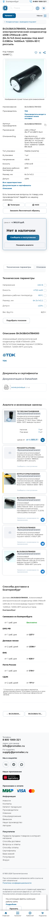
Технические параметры (19, 267)
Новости (7, 801)
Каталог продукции (12, 807)
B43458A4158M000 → (37, 714)
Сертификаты (9, 851)
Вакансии (7, 819)
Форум (6, 860)
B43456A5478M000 (28, 553)
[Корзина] (43, 8)
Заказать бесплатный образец (25, 211)
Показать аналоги (24, 245)
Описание (7, 188)
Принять (14, 909)
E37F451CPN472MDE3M (28, 475)
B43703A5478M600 (28, 529)
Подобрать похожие (16, 321)
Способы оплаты (11, 848)
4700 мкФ (38, 290)
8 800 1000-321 (12, 740)
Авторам (7, 826)
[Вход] (37, 8)
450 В (40, 285)
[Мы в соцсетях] (6, 764)
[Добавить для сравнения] (40, 52)
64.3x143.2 (38, 301)
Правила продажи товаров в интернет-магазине (22, 837)
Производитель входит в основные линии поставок (35, 116)
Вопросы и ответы (11, 844)
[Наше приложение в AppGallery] (11, 778)
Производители (10, 810)
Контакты (7, 804)
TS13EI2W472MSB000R (28, 413)
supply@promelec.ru (15, 752)
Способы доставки (12, 841)
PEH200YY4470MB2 (28, 449)
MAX (37, 205)
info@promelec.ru (14, 746)
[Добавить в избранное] (36, 52)
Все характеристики (12, 182)
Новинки (7, 813)
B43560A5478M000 (28, 499)
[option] (24, 78)
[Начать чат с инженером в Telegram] (42, 519)
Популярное (9, 857)
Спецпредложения (12, 816)
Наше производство (12, 822)
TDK (26, 111)
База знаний (8, 854)
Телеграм (15, 205)
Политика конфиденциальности (17, 883)
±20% (40, 306)
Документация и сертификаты (17, 185)
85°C (40, 295)
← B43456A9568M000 (15, 714)
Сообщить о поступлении (23, 237)
